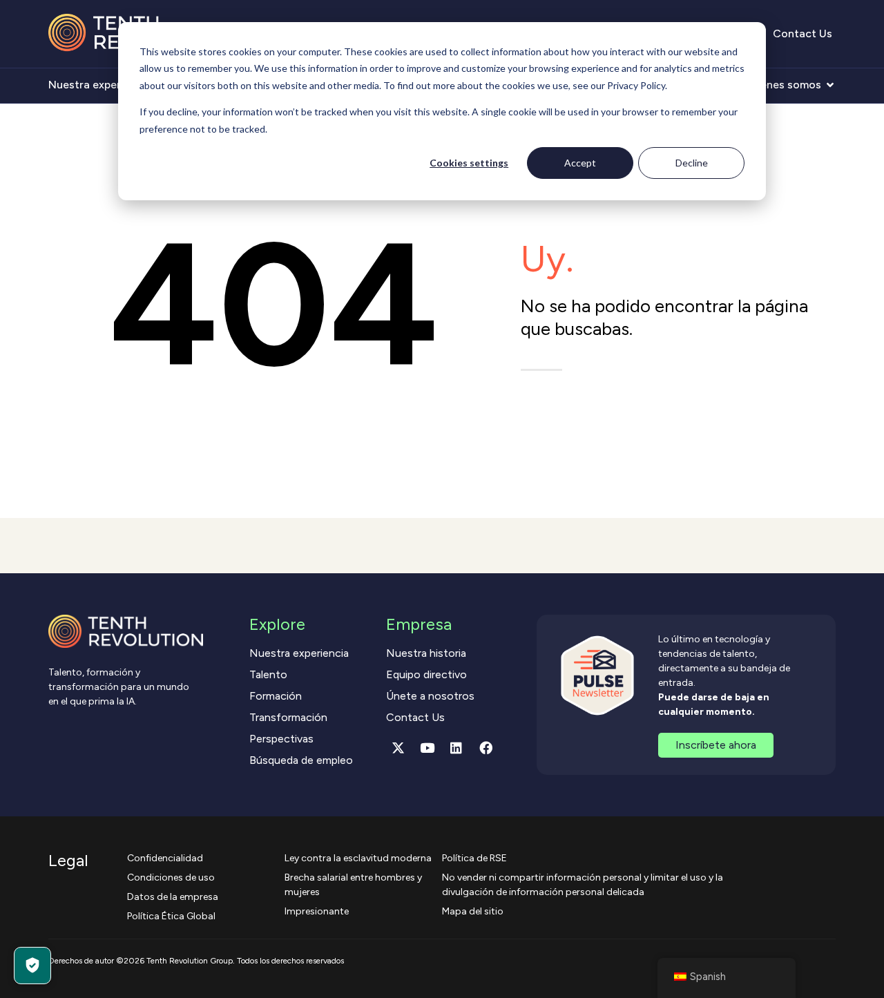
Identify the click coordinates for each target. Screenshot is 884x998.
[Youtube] (427, 748)
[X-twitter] (398, 748)
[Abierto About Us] (830, 85)
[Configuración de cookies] (32, 965)
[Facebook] (485, 748)
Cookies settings (469, 163)
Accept (580, 163)
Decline (691, 163)
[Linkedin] (456, 748)
